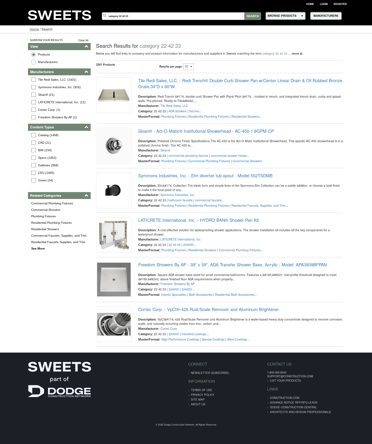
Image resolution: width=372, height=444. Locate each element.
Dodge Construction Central (269, 440)
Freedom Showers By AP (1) (33, 117)
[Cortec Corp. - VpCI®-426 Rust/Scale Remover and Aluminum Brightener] (102, 354)
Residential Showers (21, 229)
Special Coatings (205, 365)
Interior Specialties (165, 314)
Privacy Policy (202, 427)
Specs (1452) (23, 157)
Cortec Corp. (161, 355)
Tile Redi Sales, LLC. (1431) (33, 79)
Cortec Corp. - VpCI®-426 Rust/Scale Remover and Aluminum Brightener (200, 336)
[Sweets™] (59, 14)
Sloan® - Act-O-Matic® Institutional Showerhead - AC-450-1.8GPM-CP (198, 131)
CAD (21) (20, 142)
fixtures (186, 111)
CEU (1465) (22, 172)
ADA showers (169, 111)
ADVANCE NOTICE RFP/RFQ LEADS (270, 435)
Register (340, 4)
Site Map (198, 432)
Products (20, 54)
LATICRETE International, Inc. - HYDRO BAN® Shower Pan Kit (190, 233)
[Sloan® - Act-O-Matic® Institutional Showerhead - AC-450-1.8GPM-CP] (102, 149)
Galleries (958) (24, 165)
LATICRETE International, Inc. (172, 248)
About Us (198, 437)
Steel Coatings (229, 365)
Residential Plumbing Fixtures (27, 222)
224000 (180, 254)
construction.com (261, 430)
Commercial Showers (21, 209)
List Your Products (261, 413)
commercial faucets (200, 207)
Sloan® (157, 150)
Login (324, 4)
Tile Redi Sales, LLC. (166, 105)
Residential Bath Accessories (226, 314)
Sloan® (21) (22, 94)
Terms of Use (201, 423)
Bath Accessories (192, 314)
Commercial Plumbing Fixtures (28, 203)
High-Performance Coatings (172, 365)
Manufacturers (23, 62)
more (280, 53)
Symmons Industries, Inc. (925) (35, 87)
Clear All (69, 40)
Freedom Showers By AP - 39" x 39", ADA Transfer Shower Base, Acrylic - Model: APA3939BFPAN (224, 285)
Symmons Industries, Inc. (169, 201)
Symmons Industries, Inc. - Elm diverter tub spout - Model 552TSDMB (197, 182)
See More (13, 248)
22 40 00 (166, 254)
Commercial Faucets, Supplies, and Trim (34, 235)
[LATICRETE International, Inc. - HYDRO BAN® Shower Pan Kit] (102, 251)
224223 (178, 309)
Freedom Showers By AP (169, 304)
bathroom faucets (172, 207)
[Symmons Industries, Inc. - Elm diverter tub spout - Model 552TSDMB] (102, 200)
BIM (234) (21, 150)
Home (310, 4)
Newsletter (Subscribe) (210, 405)
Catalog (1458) (24, 135)
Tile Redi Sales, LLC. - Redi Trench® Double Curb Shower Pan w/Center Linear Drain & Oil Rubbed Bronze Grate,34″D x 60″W (245, 83)
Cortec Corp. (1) (25, 109)
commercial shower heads (221, 156)
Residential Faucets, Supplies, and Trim (34, 242)
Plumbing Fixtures (19, 216)
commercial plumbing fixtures (180, 156)
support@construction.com (266, 409)
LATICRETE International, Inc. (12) (38, 102)
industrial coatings (185, 360)
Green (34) (21, 180)
